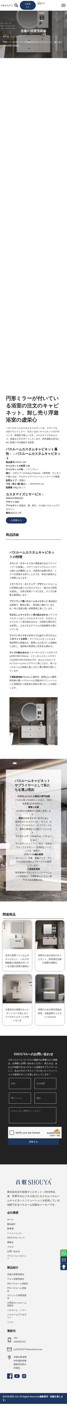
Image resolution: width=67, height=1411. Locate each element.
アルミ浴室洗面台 (15, 1279)
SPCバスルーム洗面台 (17, 1283)
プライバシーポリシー (16, 1257)
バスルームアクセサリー (16, 1316)
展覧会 (10, 1242)
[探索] (16, 5)
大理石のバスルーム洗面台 (16, 1304)
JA (43, 3)
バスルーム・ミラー (16, 1310)
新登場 (10, 1228)
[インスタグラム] (24, 1376)
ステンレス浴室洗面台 (16, 1296)
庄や (12, 1396)
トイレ (10, 1322)
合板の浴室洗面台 (33, 31)
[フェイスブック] (10, 1376)
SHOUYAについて (16, 1237)
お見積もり (28, 5)
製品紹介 (11, 1224)
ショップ (17, 36)
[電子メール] (64, 1260)
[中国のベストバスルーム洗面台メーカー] (33, 1182)
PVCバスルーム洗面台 (16, 1289)
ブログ (10, 1246)
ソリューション (14, 1233)
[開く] (63, 5)
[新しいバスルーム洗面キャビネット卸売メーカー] (7, 5)
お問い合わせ (13, 1251)
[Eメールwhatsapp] (64, 1253)
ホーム (6, 36)
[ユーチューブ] (17, 1376)
